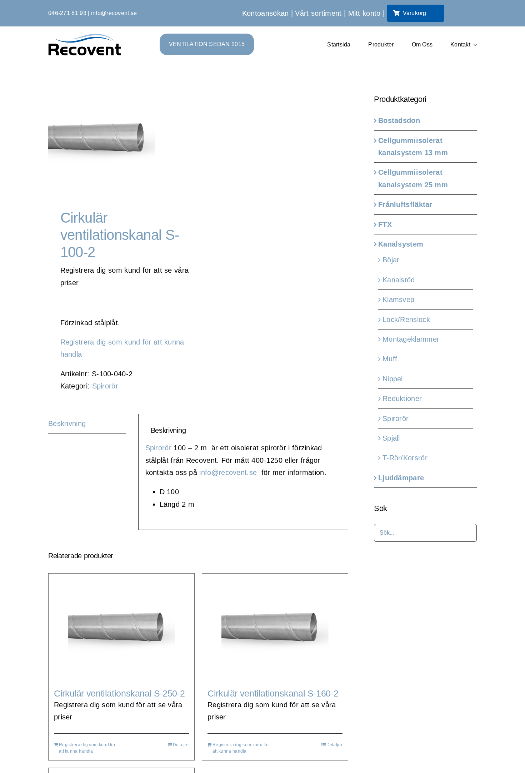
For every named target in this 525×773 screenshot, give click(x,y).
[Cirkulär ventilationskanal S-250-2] (121, 627)
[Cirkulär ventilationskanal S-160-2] (275, 627)
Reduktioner (402, 398)
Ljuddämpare (401, 478)
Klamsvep (398, 299)
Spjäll (391, 438)
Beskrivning (67, 423)
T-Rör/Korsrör (405, 458)
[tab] (87, 423)
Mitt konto (364, 13)
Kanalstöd (398, 280)
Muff (389, 359)
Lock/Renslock (406, 319)
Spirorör (105, 386)
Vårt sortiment (318, 13)
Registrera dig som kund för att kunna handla (87, 748)
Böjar (391, 260)
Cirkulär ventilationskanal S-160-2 (273, 693)
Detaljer (181, 744)
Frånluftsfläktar (405, 204)
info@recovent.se (114, 13)
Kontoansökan (265, 13)
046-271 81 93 (67, 13)
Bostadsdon (399, 120)
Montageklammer (410, 339)
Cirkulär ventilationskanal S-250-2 (119, 693)
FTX (385, 224)
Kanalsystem (400, 244)
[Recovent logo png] (84, 37)
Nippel (392, 379)
